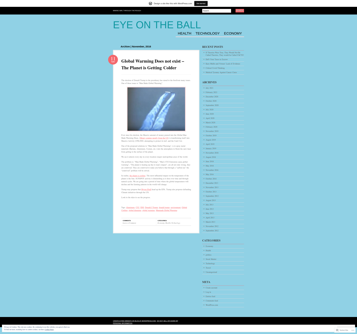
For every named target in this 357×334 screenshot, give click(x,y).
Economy (233, 33)
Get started (200, 3)
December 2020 (212, 96)
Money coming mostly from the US (154, 138)
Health (184, 33)
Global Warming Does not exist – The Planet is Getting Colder (152, 64)
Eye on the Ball (157, 24)
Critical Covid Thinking (215, 68)
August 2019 (211, 139)
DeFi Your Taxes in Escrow (217, 59)
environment (176, 207)
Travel (208, 267)
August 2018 (211, 157)
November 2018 (212, 152)
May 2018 (210, 165)
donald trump (164, 207)
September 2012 (212, 230)
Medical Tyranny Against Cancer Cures (221, 72)
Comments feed (212, 300)
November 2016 (212, 170)
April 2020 (210, 118)
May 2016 (210, 174)
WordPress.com (212, 305)
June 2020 (210, 113)
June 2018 (210, 161)
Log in (208, 292)
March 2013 (210, 222)
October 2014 (211, 178)
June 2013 (210, 209)
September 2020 (212, 105)
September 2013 (212, 196)
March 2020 (210, 122)
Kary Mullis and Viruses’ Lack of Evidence (223, 63)
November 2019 (212, 131)
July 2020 (209, 109)
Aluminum (130, 207)
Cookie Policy (49, 329)
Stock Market (211, 259)
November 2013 (212, 187)
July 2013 (209, 204)
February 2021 (211, 92)
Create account (211, 287)
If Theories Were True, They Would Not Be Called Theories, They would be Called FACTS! (225, 53)
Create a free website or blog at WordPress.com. (134, 321)
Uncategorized (211, 272)
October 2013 (211, 191)
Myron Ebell (146, 189)
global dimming (135, 210)
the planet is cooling (137, 175)
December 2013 (212, 183)
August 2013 (211, 200)
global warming (148, 210)
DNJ (142, 207)
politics (208, 254)
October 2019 (211, 135)
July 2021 (209, 88)
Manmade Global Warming (166, 210)
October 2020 (211, 101)
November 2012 (212, 226)
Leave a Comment (129, 223)
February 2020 (211, 126)
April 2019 (210, 144)
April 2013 (210, 217)
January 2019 (211, 148)
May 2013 (210, 213)
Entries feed (210, 296)
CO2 (137, 207)
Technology (208, 33)
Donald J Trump (151, 207)
